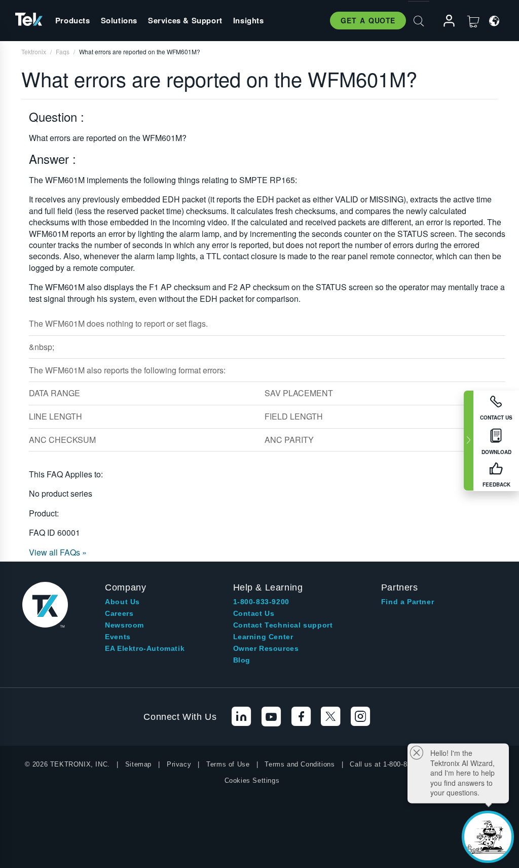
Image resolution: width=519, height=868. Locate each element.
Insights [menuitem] (248, 20)
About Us (122, 602)
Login (444, 21)
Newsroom (124, 625)
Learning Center (263, 637)
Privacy (179, 764)
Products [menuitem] (72, 20)
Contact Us (254, 613)
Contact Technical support (283, 625)
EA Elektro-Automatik (144, 648)
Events (118, 637)
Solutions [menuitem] (119, 20)
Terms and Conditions (300, 764)
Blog (241, 660)
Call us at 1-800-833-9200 (391, 764)
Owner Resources (266, 648)
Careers (119, 613)
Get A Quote (368, 20)
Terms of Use (227, 764)
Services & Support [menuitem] (185, 20)
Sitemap (138, 764)
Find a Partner (407, 602)
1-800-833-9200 (261, 602)
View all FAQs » (58, 552)
